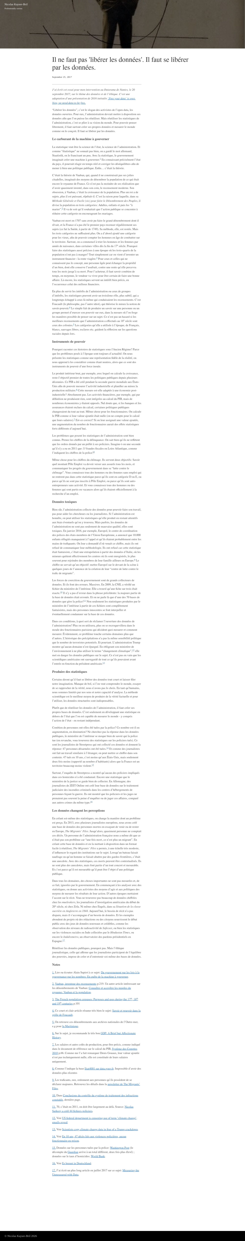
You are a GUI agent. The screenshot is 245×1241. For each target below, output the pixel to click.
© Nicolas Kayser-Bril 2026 (21, 1235)
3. (53, 999)
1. (53, 972)
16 (91, 801)
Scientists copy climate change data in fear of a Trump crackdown (100, 1129)
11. (54, 1107)
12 (133, 650)
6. (53, 1033)
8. (53, 1068)
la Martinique (70, 1026)
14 (107, 747)
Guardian (73, 1152)
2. (53, 984)
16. (54, 1163)
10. (54, 1095)
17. (54, 1170)
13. (54, 1129)
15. (54, 1148)
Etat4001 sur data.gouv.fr (99, 1068)
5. (53, 1022)
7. (53, 1044)
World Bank (98, 1156)
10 (61, 592)
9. (53, 1080)
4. (53, 1010)
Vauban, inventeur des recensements (75, 984)
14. (54, 1136)
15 (93, 764)
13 (104, 662)
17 (64, 940)
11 (85, 600)
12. (54, 1118)
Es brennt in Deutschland (76, 1163)
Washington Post (119, 1148)
